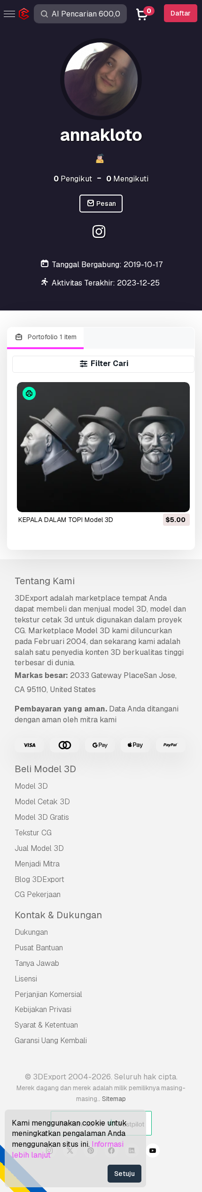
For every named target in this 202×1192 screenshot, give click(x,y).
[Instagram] (100, 233)
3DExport (31, 598)
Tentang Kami (45, 581)
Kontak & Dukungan (58, 915)
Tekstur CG (33, 833)
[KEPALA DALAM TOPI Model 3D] (103, 447)
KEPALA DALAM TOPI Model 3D (65, 519)
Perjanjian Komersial (48, 994)
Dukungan (31, 932)
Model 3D (31, 786)
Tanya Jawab (37, 963)
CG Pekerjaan (38, 894)
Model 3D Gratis (42, 817)
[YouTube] (152, 1152)
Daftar (181, 13)
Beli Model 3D (45, 769)
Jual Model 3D (39, 848)
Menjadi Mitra (37, 864)
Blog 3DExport (39, 879)
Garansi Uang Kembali (51, 1040)
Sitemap (114, 1098)
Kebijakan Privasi (43, 1009)
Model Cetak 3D (42, 802)
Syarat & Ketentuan (46, 1025)
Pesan (105, 203)
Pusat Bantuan (39, 948)
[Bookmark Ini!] (176, 499)
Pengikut (73, 179)
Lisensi (26, 979)
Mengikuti (127, 179)
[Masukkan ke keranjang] (156, 499)
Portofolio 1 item (51, 337)
